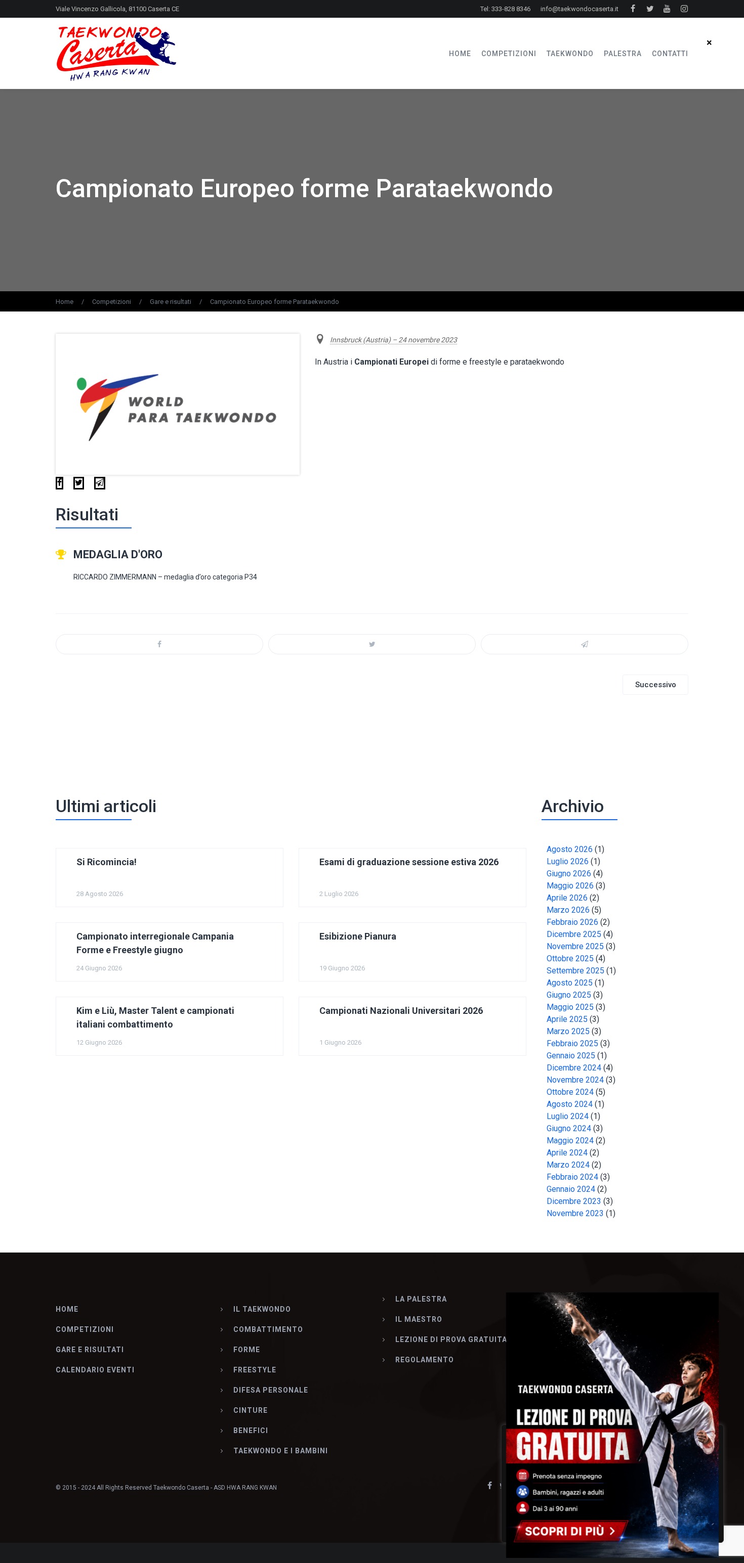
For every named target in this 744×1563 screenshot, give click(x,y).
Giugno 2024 (569, 1128)
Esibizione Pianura (357, 936)
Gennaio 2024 (571, 1189)
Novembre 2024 (575, 1080)
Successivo (655, 684)
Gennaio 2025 (571, 1055)
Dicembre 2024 (574, 1068)
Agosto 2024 (570, 1104)
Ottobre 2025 (570, 958)
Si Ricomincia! (106, 862)
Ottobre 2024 (570, 1092)
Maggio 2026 (570, 885)
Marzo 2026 (568, 910)
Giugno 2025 (569, 995)
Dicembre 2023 (574, 1201)
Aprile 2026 (567, 898)
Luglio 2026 (568, 861)
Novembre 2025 (575, 946)
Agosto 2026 (570, 849)
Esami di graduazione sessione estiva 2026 (409, 862)
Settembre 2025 (575, 970)
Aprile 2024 (567, 1152)
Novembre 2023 (575, 1213)
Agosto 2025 (570, 983)
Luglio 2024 (568, 1116)
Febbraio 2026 (572, 922)
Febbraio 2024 (572, 1177)
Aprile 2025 (567, 1019)
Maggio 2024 (570, 1140)
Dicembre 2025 (574, 934)
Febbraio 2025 (572, 1043)
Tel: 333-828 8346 (505, 9)
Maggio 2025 (570, 1007)
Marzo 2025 (568, 1031)
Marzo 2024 (568, 1165)
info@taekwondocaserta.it (579, 9)
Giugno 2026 (569, 873)
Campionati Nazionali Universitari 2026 (401, 1010)
